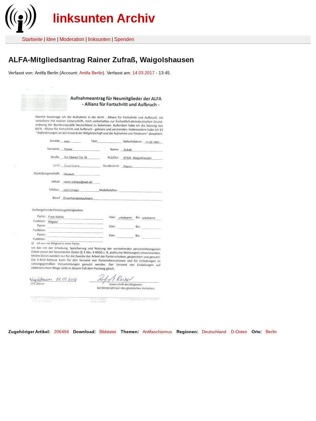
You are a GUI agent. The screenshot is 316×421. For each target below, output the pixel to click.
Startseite (32, 39)
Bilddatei (107, 331)
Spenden (124, 39)
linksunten (99, 39)
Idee (51, 39)
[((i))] (20, 31)
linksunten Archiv (104, 18)
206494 (61, 331)
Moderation (72, 39)
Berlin (271, 331)
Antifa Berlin (91, 72)
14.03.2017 (143, 72)
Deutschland (214, 331)
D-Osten (239, 331)
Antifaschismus (157, 331)
